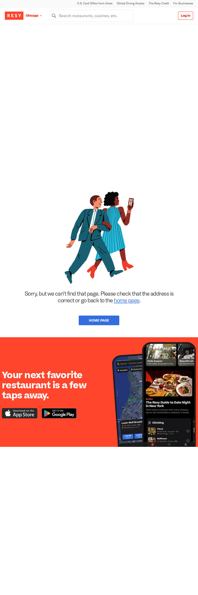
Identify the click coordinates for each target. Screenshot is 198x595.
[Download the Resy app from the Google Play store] (59, 413)
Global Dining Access (130, 3)
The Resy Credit (159, 3)
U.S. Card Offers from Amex (95, 3)
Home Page (99, 320)
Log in (185, 15)
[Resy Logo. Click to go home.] (14, 16)
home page (126, 300)
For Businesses (183, 3)
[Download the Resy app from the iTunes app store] (19, 413)
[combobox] (91, 16)
